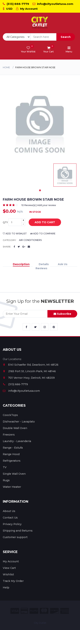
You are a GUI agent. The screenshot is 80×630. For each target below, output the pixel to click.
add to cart (45, 222)
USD (8, 8)
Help (6, 587)
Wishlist (8, 574)
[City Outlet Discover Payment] (54, 611)
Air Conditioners (30, 240)
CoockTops (10, 415)
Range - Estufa (13, 447)
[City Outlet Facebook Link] (26, 327)
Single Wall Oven (14, 473)
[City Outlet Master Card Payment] (44, 611)
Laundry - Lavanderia (17, 441)
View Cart (9, 568)
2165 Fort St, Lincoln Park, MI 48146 (32, 371)
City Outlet (40, 622)
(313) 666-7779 (17, 4)
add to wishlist (16, 233)
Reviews (41, 268)
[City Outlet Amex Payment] (64, 611)
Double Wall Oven (15, 428)
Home (6, 67)
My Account (28, 8)
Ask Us (62, 264)
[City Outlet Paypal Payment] (34, 611)
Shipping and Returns (18, 530)
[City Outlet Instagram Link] (44, 327)
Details (44, 264)
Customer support (15, 537)
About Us (9, 511)
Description (21, 264)
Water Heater (12, 486)
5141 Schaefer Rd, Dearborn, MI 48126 (33, 364)
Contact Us (10, 517)
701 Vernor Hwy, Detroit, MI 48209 (31, 377)
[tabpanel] (64, 175)
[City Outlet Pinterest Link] (53, 327)
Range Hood (11, 454)
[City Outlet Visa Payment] (14, 611)
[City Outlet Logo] (40, 22)
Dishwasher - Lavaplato (19, 421)
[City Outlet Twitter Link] (35, 327)
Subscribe (63, 313)
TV (5, 467)
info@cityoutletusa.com (54, 4)
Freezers (9, 434)
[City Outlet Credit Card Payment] (24, 611)
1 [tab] (40, 190)
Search (66, 37)
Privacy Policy (12, 524)
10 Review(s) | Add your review (38, 205)
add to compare (44, 233)
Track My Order (13, 581)
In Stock (35, 211)
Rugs (6, 480)
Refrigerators (11, 460)
